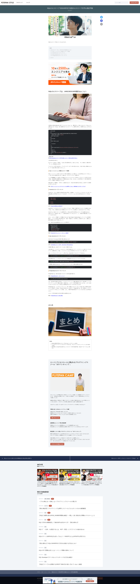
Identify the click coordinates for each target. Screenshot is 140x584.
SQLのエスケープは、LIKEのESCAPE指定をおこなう (60, 50)
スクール (46, 505)
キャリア (28, 2)
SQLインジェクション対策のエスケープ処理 (60, 51)
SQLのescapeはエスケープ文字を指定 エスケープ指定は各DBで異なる (63, 158)
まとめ (51, 57)
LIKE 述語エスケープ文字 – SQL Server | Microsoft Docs (62, 244)
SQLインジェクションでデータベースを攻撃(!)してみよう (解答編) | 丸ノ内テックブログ (68, 186)
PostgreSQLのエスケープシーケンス (59, 55)
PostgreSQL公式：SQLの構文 (57, 295)
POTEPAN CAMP (133, 2)
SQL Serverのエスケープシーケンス (58, 54)
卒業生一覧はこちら (54, 417)
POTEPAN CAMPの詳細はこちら (56, 444)
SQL (45, 512)
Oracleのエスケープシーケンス (58, 52)
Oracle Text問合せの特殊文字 (56, 206)
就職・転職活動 (47, 498)
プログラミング (19, 2)
